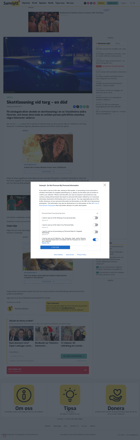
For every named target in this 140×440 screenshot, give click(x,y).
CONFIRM (55, 247)
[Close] (105, 186)
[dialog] (70, 220)
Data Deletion (58, 254)
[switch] (95, 217)
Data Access (70, 254)
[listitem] (70, 213)
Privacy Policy (81, 254)
